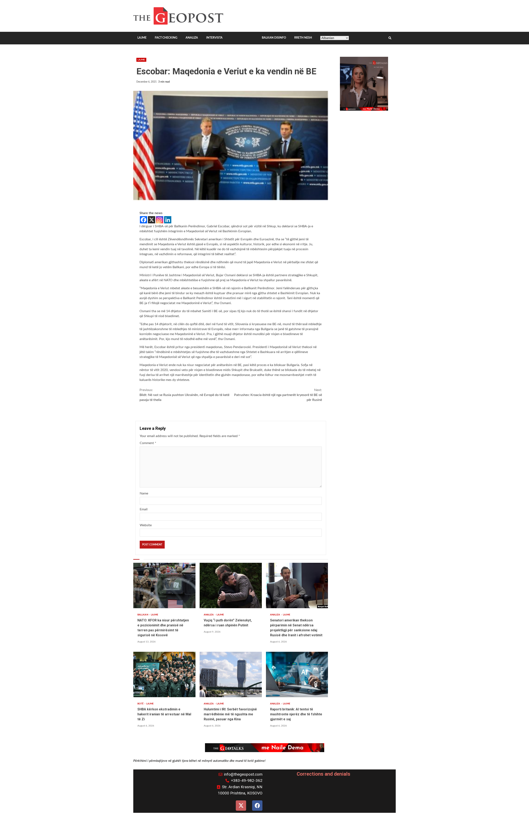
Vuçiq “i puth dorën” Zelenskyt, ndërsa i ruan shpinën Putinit (231, 585)
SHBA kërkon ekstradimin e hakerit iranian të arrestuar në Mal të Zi (164, 674)
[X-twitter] (241, 805)
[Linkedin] (167, 219)
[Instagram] (159, 219)
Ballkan (143, 615)
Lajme (141, 60)
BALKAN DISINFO (274, 37)
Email (144, 509)
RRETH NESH (303, 37)
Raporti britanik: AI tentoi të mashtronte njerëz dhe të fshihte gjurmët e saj (297, 674)
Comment (148, 443)
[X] (151, 219)
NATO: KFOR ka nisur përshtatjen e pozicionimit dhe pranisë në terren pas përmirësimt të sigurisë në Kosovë (164, 585)
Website (146, 525)
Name (144, 493)
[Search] (389, 38)
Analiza (209, 615)
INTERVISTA (214, 37)
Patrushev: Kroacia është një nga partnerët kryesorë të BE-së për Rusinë (278, 395)
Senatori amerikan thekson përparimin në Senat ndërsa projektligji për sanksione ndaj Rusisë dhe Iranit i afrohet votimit (297, 585)
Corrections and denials (323, 774)
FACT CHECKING (166, 37)
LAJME (142, 37)
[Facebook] (143, 219)
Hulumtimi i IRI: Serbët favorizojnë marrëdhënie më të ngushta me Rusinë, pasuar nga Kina (231, 674)
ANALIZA (192, 37)
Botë (140, 704)
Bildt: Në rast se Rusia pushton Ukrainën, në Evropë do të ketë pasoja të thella (184, 395)
